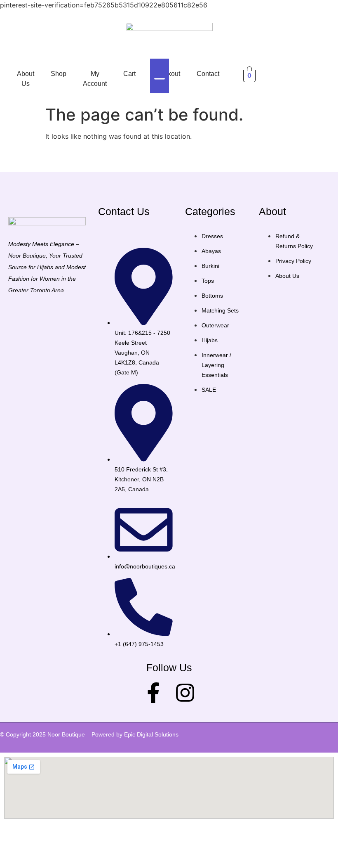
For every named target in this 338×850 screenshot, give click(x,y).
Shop (58, 73)
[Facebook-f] (153, 692)
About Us (25, 78)
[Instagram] (185, 692)
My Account (95, 78)
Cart (129, 73)
